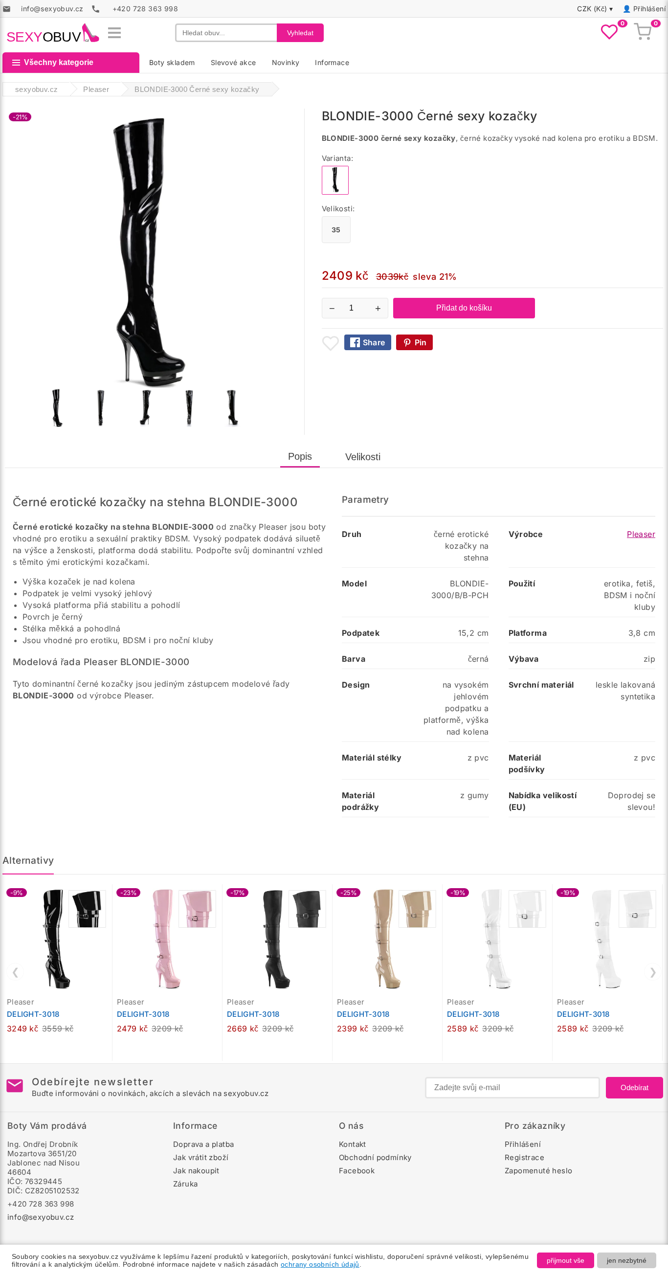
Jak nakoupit (196, 1170)
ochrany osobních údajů (320, 1264)
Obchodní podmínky (375, 1157)
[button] (107, 897)
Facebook (357, 1170)
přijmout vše (565, 1260)
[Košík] (642, 33)
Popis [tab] (300, 456)
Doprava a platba (203, 1144)
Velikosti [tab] (362, 456)
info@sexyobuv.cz (40, 1217)
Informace (332, 62)
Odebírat (634, 1087)
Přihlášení (649, 8)
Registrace (524, 1157)
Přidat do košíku (464, 308)
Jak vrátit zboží (200, 1157)
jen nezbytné (626, 1260)
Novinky (286, 62)
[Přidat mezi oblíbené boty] (330, 343)
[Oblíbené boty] (609, 33)
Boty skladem (172, 62)
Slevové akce (233, 62)
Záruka (185, 1183)
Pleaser (641, 534)
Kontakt (352, 1144)
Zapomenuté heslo (538, 1170)
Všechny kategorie (58, 62)
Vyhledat (300, 33)
